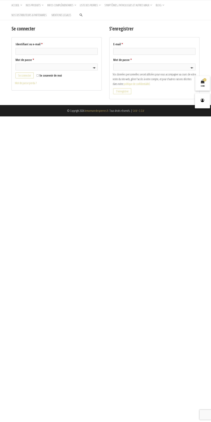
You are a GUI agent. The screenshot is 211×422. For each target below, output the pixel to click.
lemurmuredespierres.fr (96, 111)
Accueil (15, 5)
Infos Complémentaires (60, 5)
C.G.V (141, 111)
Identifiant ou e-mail (29, 44)
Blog (158, 5)
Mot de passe (24, 60)
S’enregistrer (122, 91)
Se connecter (24, 75)
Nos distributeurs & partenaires (29, 15)
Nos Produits (33, 5)
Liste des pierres (89, 5)
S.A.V (135, 111)
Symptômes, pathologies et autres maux (127, 5)
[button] (81, 15)
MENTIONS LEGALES (61, 15)
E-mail (118, 44)
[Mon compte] (202, 100)
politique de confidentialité (137, 84)
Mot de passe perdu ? (26, 83)
